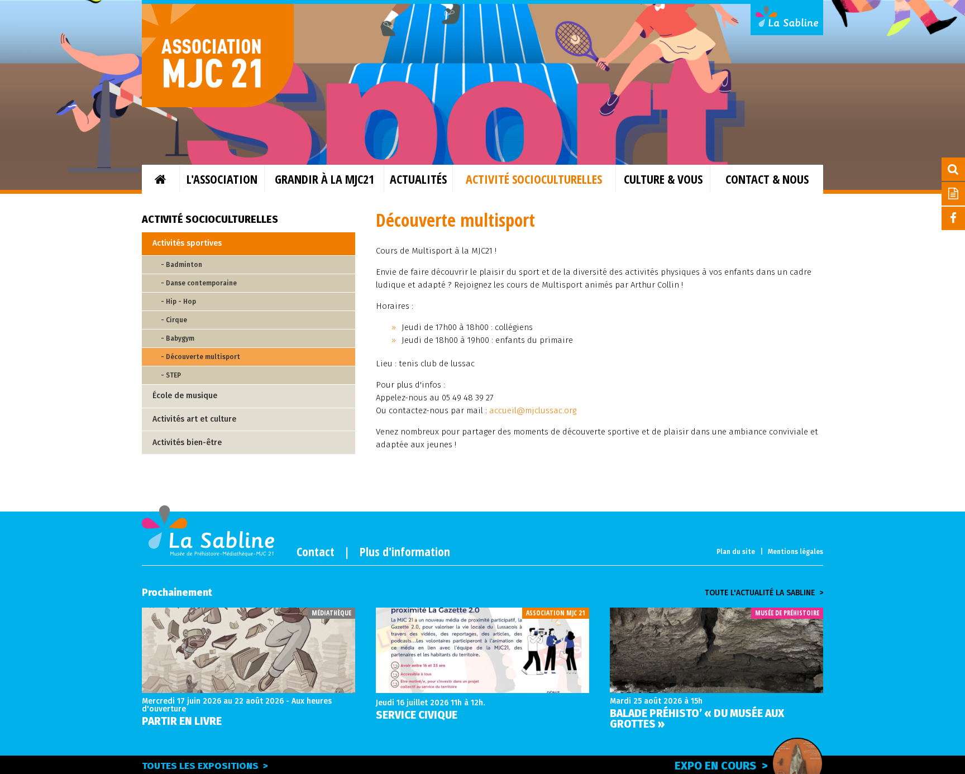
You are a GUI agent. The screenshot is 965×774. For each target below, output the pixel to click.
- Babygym (177, 338)
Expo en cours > (721, 765)
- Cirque (174, 320)
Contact (316, 551)
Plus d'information (405, 551)
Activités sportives (187, 243)
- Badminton (181, 265)
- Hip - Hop (178, 301)
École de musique (184, 395)
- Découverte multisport (200, 357)
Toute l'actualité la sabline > (764, 593)
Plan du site (735, 551)
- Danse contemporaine (199, 283)
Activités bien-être (187, 442)
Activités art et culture (194, 419)
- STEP (171, 375)
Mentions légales (795, 551)
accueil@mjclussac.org (532, 410)
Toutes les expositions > (205, 766)
